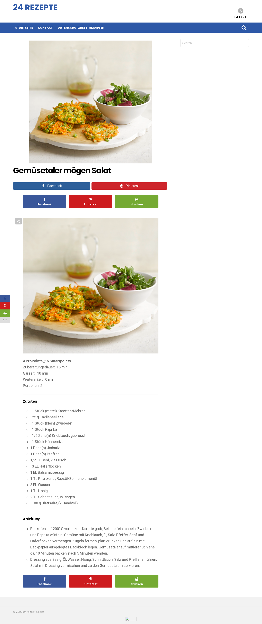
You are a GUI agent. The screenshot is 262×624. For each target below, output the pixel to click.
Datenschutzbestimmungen (81, 28)
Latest (240, 17)
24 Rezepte (35, 7)
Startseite (24, 28)
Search (244, 28)
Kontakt (45, 28)
